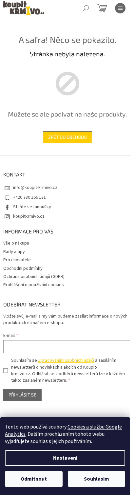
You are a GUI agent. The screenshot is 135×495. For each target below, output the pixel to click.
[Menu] (120, 8)
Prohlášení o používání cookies (33, 285)
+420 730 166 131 (29, 197)
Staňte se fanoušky (32, 207)
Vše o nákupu (16, 243)
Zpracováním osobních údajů (66, 360)
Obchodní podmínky (23, 268)
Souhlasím (96, 479)
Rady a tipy (14, 251)
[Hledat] (85, 8)
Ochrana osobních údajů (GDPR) (34, 276)
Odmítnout (34, 479)
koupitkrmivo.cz (29, 216)
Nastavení (65, 458)
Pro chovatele (17, 260)
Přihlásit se (22, 394)
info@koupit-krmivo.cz (35, 187)
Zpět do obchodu (67, 137)
